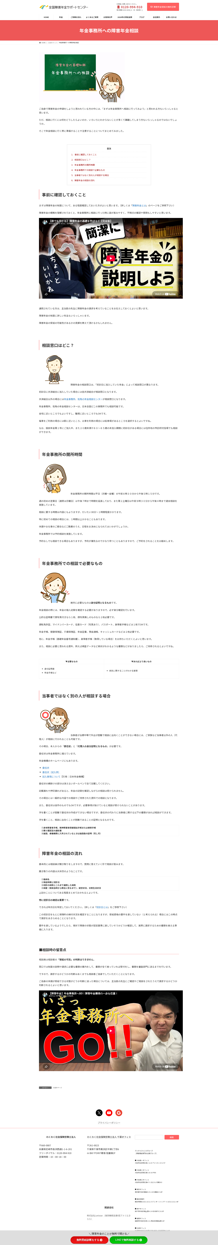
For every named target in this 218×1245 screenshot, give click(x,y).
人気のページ (57, 1087)
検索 (172, 1137)
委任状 (45, 767)
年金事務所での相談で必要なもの (88, 169)
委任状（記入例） (51, 772)
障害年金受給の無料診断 (165, 6)
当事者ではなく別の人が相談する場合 (90, 175)
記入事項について (51, 776)
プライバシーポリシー (109, 1122)
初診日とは (102, 907)
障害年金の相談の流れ (83, 180)
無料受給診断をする (88, 1239)
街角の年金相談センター (90, 399)
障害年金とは (139, 205)
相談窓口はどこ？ (81, 159)
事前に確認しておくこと (84, 154)
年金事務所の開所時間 (83, 164)
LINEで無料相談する (127, 1239)
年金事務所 (69, 399)
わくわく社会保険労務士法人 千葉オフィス (109, 1136)
